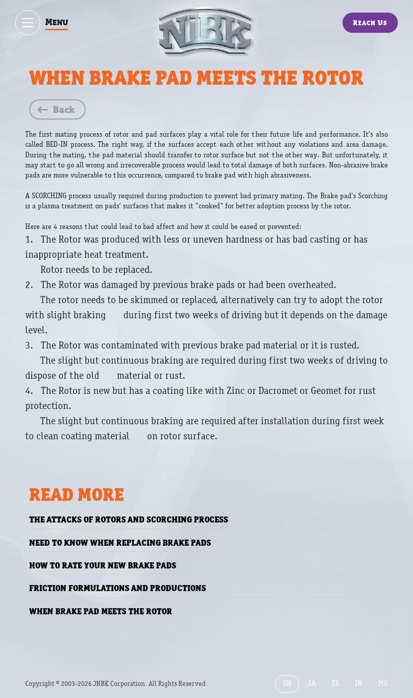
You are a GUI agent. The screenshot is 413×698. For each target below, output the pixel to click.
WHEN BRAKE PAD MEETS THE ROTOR (100, 611)
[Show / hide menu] (27, 22)
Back (64, 109)
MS (382, 683)
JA (312, 683)
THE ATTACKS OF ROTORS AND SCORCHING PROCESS (128, 519)
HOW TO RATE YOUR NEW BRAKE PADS (102, 565)
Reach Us (370, 22)
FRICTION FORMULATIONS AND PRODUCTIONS (117, 588)
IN (358, 683)
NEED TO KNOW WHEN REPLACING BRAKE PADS (120, 542)
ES (335, 683)
